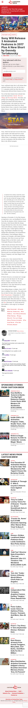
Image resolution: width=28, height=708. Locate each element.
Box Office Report (14, 516)
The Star (18, 322)
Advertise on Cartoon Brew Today (14, 699)
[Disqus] (14, 357)
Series (12, 571)
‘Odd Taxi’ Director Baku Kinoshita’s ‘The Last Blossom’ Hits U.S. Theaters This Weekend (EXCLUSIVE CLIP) (18, 558)
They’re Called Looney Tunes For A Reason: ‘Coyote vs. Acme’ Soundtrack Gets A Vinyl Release (19, 505)
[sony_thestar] (14, 121)
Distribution (13, 659)
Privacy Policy (9, 79)
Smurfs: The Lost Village (15, 318)
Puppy (19, 316)
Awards (12, 588)
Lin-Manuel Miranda (20, 313)
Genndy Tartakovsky (14, 311)
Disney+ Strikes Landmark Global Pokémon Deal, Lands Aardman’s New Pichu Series (18, 539)
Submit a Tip (6, 693)
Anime (12, 533)
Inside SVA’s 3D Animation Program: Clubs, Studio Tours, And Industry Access (18, 421)
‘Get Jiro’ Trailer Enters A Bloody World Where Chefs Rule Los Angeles (17, 577)
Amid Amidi (6, 55)
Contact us (14, 695)
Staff (20, 691)
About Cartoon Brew (10, 691)
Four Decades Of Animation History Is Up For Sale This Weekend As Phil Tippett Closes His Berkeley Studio (18, 467)
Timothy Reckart (12, 324)
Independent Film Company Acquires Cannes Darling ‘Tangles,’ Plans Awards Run (18, 594)
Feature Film (6, 34)
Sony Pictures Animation (15, 320)
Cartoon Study (14, 479)
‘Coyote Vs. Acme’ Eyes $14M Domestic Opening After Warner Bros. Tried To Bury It (19, 522)
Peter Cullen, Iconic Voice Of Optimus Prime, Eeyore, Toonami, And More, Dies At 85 (18, 612)
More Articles (20, 331)
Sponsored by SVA (15, 415)
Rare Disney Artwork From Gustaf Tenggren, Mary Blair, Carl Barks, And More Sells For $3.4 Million (18, 646)
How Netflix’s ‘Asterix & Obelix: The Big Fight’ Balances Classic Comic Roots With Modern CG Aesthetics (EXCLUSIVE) (18, 400)
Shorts (13, 34)
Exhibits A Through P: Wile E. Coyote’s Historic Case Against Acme (19, 485)
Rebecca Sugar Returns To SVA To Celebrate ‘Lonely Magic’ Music (18, 439)
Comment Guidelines (18, 693)
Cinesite (20, 309)
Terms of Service (18, 79)
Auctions (13, 460)
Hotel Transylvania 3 (7, 295)
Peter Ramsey (12, 316)
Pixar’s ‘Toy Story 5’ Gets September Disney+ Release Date (19, 629)
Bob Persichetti (12, 309)
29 (20, 55)
